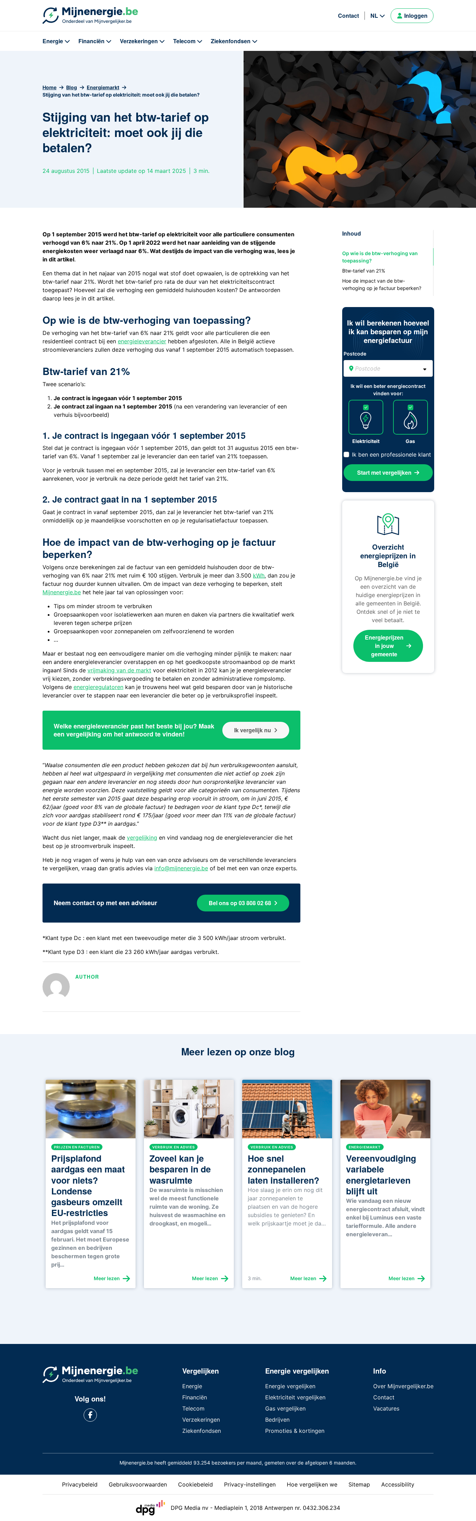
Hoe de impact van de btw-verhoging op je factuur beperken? (381, 284)
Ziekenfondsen (231, 41)
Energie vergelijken (290, 1386)
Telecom (184, 41)
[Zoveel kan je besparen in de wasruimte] (189, 1112)
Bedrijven (277, 1419)
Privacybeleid (80, 1484)
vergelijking (142, 837)
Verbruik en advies (173, 1147)
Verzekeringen (139, 41)
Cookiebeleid (195, 1484)
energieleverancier (142, 341)
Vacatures (386, 1408)
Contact (348, 16)
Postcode (355, 354)
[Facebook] (90, 1415)
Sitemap (359, 1484)
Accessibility (397, 1484)
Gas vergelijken (285, 1408)
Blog (71, 87)
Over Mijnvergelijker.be (403, 1386)
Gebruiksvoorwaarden (138, 1484)
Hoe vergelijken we (312, 1484)
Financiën (91, 41)
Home (49, 87)
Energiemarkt (103, 87)
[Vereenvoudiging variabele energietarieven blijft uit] (385, 1112)
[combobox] (388, 368)
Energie (53, 41)
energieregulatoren (98, 686)
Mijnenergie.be (62, 592)
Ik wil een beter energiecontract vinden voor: (388, 389)
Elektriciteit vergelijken (295, 1397)
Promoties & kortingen (294, 1430)
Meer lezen (107, 1278)
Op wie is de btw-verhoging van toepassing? (380, 256)
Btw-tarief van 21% (363, 271)
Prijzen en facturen (77, 1147)
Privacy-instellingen (250, 1484)
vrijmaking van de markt (119, 670)
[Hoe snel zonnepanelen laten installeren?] (287, 1112)
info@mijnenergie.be (181, 868)
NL (374, 16)
